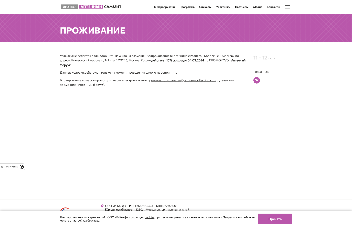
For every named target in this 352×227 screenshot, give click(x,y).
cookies (149, 217)
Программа (187, 7)
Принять (275, 219)
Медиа (257, 7)
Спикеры (205, 7)
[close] (2, 166)
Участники (223, 7)
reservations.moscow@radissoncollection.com (183, 80)
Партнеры (242, 7)
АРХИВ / (69, 7)
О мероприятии (164, 7)
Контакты (273, 7)
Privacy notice (11, 167)
